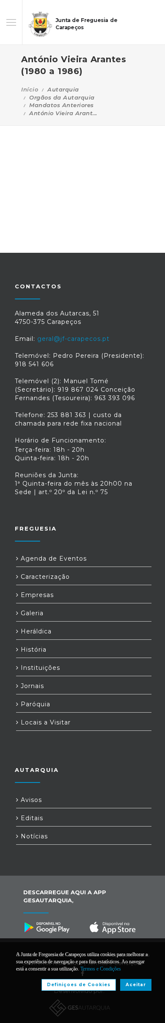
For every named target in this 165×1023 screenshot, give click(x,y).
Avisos (30, 800)
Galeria (31, 613)
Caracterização (44, 577)
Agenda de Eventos (53, 558)
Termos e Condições (100, 969)
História (33, 649)
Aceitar (136, 984)
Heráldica (35, 631)
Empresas (36, 595)
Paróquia (34, 704)
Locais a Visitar (45, 722)
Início (29, 89)
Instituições (39, 668)
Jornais (31, 686)
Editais (31, 818)
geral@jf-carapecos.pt (73, 339)
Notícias (33, 836)
